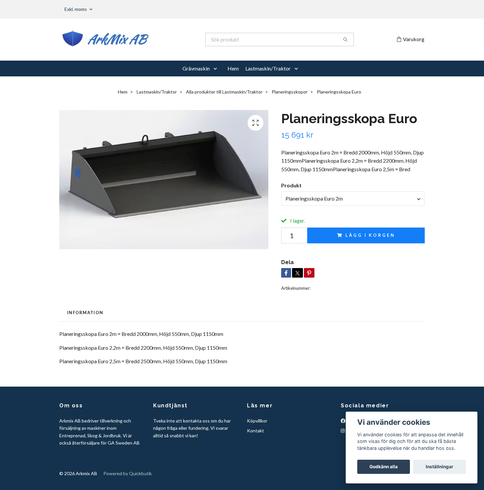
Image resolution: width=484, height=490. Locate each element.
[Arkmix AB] (151, 39)
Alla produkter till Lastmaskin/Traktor (224, 92)
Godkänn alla (383, 466)
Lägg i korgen (370, 235)
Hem (233, 68)
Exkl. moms (76, 9)
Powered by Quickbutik (127, 473)
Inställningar (439, 466)
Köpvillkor (257, 420)
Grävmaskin (196, 68)
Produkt (291, 185)
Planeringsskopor (290, 92)
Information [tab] (85, 312)
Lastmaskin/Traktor (268, 68)
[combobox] (353, 198)
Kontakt (255, 430)
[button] (216, 68)
